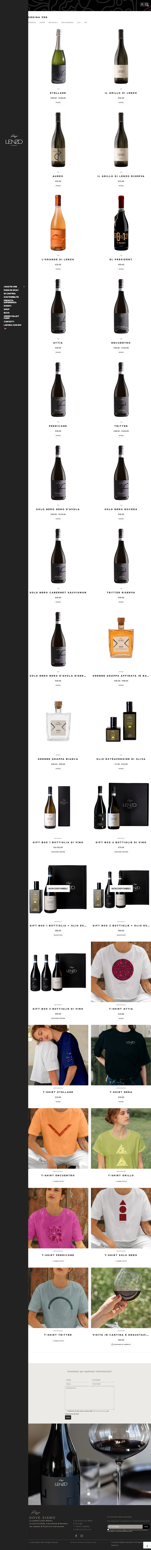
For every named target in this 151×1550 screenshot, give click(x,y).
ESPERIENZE (32, 22)
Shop (6, 309)
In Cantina (9, 293)
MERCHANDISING (67, 22)
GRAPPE (42, 22)
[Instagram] (81, 1536)
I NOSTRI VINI (10, 287)
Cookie (94, 1542)
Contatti (9, 321)
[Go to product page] (58, 56)
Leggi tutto (59, 1181)
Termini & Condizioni (77, 1542)
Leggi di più (58, 935)
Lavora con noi (12, 325)
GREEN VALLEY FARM (11, 317)
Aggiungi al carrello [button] (122, 1344)
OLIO (79, 22)
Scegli (58, 102)
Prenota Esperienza (10, 301)
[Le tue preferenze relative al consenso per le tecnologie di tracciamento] (147, 1546)
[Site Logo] (14, 140)
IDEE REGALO (53, 22)
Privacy (87, 1542)
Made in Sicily (11, 290)
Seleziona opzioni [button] (58, 852)
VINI (85, 22)
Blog (6, 313)
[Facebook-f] (76, 1536)
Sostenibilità (11, 297)
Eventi (7, 306)
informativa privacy (99, 1411)
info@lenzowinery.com (82, 1529)
